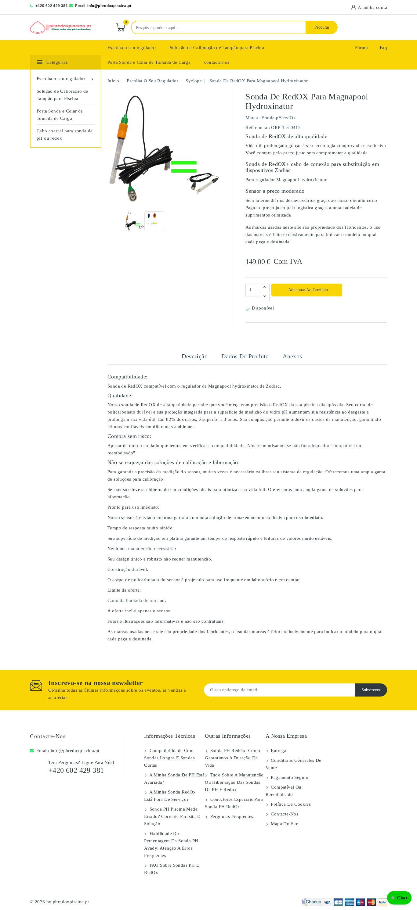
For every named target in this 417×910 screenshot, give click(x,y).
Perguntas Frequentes (231, 816)
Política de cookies (290, 804)
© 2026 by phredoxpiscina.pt (59, 901)
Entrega (278, 750)
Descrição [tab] (195, 356)
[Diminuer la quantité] (265, 297)
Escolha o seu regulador (131, 47)
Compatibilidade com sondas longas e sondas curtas (169, 758)
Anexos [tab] (292, 356)
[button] (399, 898)
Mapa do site (284, 823)
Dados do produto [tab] (245, 356)
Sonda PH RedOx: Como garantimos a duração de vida (232, 758)
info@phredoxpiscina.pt (109, 6)
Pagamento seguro (289, 777)
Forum (361, 47)
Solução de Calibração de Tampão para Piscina (217, 47)
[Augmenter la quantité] (265, 288)
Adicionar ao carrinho (307, 290)
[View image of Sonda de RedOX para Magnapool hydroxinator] (134, 221)
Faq (383, 47)
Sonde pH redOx (279, 117)
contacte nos (217, 62)
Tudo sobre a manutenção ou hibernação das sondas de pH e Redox (234, 782)
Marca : (253, 117)
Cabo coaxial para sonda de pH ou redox (64, 134)
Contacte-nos (48, 736)
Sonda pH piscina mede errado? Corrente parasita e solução (172, 816)
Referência (256, 127)
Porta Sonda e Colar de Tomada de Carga (148, 62)
